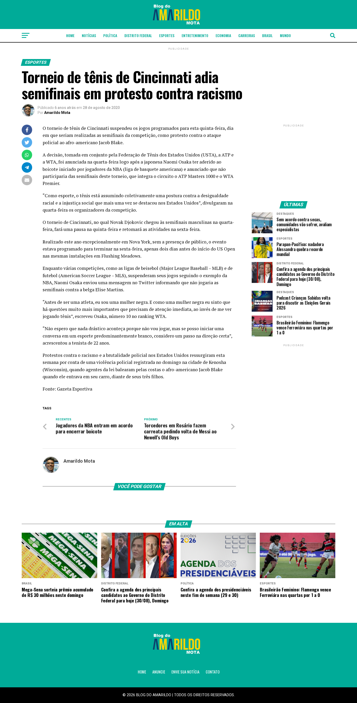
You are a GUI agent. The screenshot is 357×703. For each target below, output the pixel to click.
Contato (213, 672)
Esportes (166, 35)
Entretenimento (195, 35)
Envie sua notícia (185, 672)
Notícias (89, 35)
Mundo (285, 35)
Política (110, 35)
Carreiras (246, 35)
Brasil (267, 35)
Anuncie (158, 672)
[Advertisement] (293, 160)
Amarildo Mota (57, 113)
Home (70, 35)
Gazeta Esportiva (74, 389)
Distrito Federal (138, 35)
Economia (223, 35)
